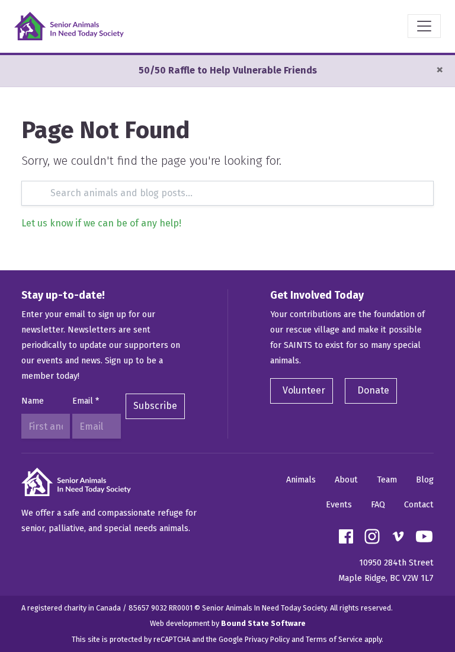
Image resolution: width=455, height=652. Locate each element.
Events (339, 505)
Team (387, 480)
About (346, 480)
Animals (301, 480)
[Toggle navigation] (424, 26)
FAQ (378, 505)
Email (85, 401)
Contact (419, 505)
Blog (425, 480)
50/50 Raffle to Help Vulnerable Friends (228, 70)
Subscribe (155, 405)
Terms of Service (334, 639)
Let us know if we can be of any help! (101, 223)
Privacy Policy (267, 639)
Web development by (228, 623)
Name (32, 401)
